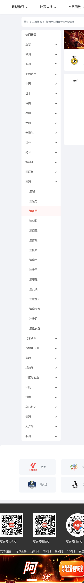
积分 (76, 80)
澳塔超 (33, 279)
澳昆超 (33, 250)
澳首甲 (33, 210)
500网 (71, 551)
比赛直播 (47, 7)
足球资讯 (18, 7)
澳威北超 (34, 299)
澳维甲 (33, 269)
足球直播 (21, 551)
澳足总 (33, 201)
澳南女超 (34, 308)
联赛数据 (37, 21)
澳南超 (33, 230)
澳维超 (33, 318)
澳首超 (33, 240)
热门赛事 (30, 34)
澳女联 (33, 289)
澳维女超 (34, 328)
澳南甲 (33, 259)
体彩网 (47, 551)
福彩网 (59, 551)
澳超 (32, 191)
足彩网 (34, 551)
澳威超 (33, 220)
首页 (26, 21)
